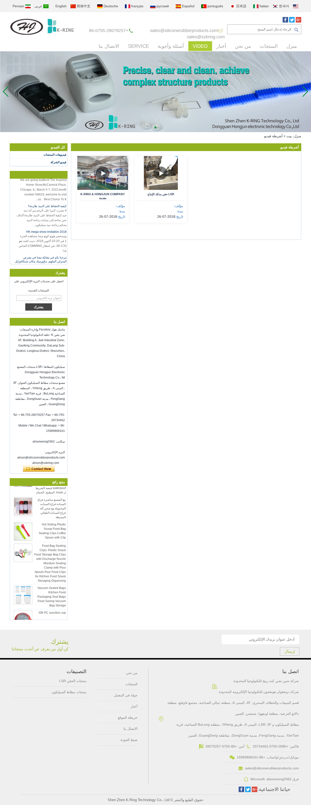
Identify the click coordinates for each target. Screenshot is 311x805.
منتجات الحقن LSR (72, 681)
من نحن (243, 46)
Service (138, 46)
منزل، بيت (293, 136)
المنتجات (269, 46)
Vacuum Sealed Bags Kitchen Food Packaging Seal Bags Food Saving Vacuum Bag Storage (51, 592)
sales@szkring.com (206, 36)
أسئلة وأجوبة (171, 46)
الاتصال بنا (109, 46)
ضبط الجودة (129, 740)
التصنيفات (76, 671)
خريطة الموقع (128, 717)
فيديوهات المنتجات (54, 154)
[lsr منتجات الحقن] (155, 91)
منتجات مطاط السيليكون (69, 692)
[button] (155, 128)
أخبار (221, 46)
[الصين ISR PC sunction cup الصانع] (23, 615)
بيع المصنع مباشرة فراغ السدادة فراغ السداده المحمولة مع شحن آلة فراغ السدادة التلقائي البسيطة (52, 503)
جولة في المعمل (126, 695)
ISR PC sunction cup (52, 608)
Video (200, 46)
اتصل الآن (38, 469)
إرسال (290, 651)
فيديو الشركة (58, 162)
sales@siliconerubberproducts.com (184, 30)
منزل (291, 46)
